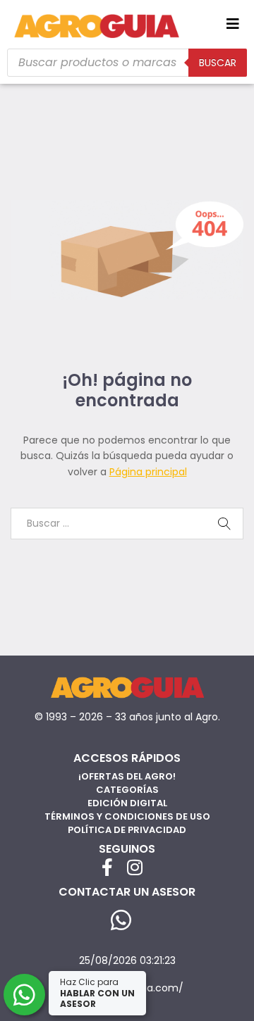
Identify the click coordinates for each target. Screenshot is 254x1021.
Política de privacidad (127, 830)
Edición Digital (127, 803)
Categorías (127, 789)
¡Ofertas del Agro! (127, 776)
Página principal (148, 472)
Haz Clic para (97, 993)
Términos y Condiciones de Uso (127, 816)
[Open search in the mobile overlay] (127, 63)
